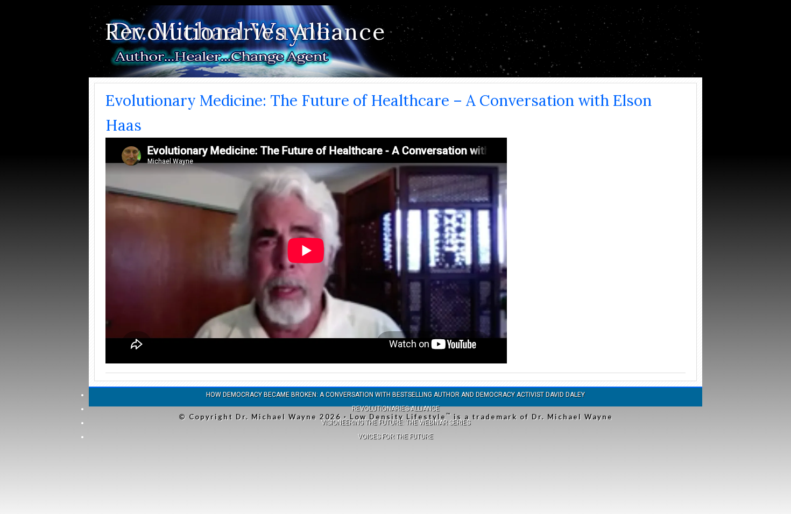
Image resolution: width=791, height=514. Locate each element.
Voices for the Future (395, 436)
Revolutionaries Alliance (245, 31)
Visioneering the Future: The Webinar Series (395, 422)
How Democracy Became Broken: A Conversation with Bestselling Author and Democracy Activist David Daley (395, 394)
